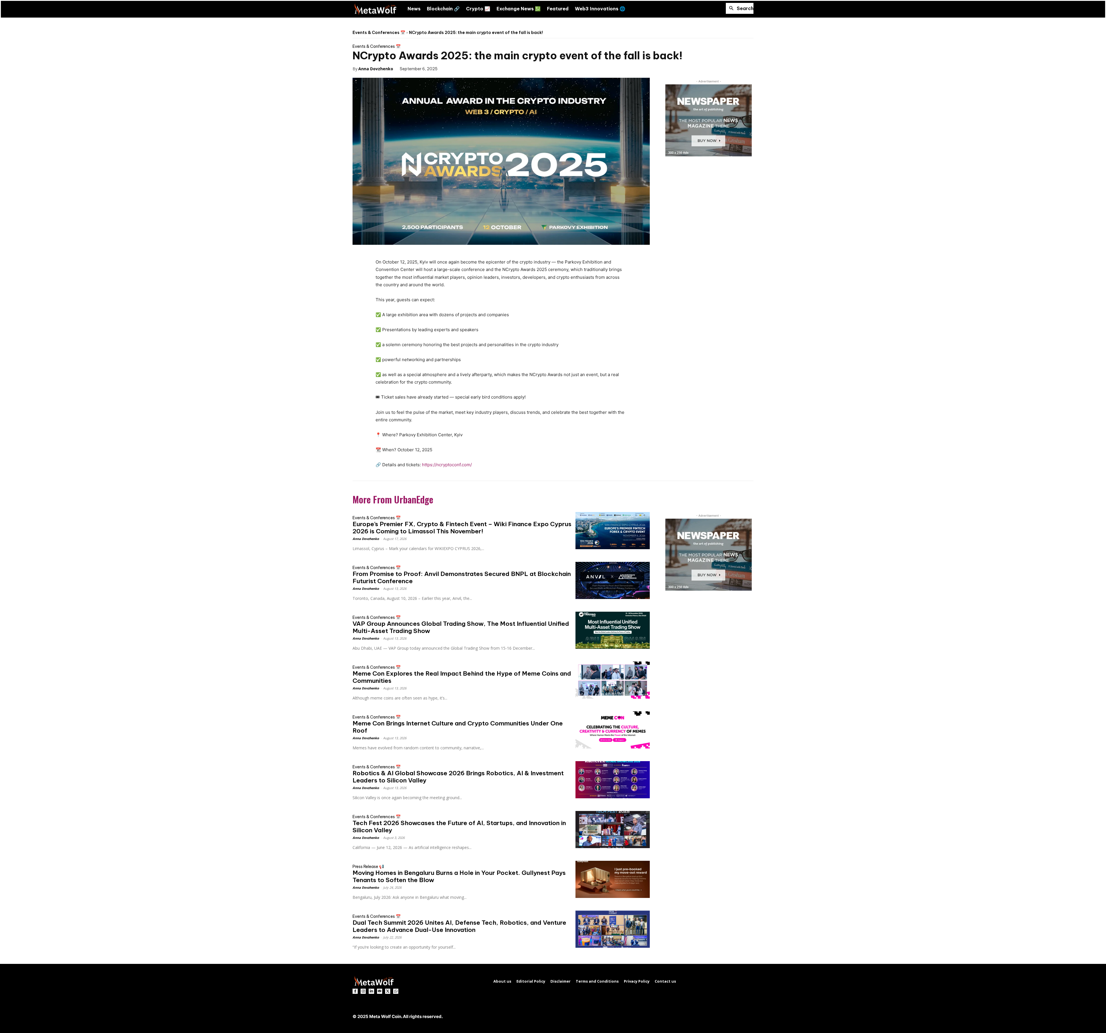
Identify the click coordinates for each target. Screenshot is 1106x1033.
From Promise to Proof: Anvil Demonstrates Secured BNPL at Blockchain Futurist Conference (462, 577)
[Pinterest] (476, 68)
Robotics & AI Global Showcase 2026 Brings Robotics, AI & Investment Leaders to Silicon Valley (458, 776)
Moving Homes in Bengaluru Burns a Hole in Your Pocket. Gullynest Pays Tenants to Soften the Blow (459, 876)
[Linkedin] (371, 991)
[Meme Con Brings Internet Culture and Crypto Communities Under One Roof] (612, 729)
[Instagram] (363, 991)
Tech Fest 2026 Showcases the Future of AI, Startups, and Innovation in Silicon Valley (459, 826)
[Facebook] (450, 68)
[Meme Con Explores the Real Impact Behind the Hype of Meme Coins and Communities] (612, 680)
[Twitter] (463, 68)
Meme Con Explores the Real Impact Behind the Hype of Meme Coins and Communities (462, 677)
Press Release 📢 (368, 867)
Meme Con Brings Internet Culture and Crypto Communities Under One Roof (458, 726)
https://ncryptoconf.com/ (447, 464)
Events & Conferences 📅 (379, 32)
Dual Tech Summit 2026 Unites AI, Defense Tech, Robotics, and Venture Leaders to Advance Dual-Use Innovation (459, 926)
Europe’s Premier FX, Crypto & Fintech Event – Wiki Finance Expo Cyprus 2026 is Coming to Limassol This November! (462, 527)
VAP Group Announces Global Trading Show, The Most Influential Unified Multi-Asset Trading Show (461, 627)
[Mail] (379, 991)
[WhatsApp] (490, 68)
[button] (739, 8)
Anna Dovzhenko (375, 68)
